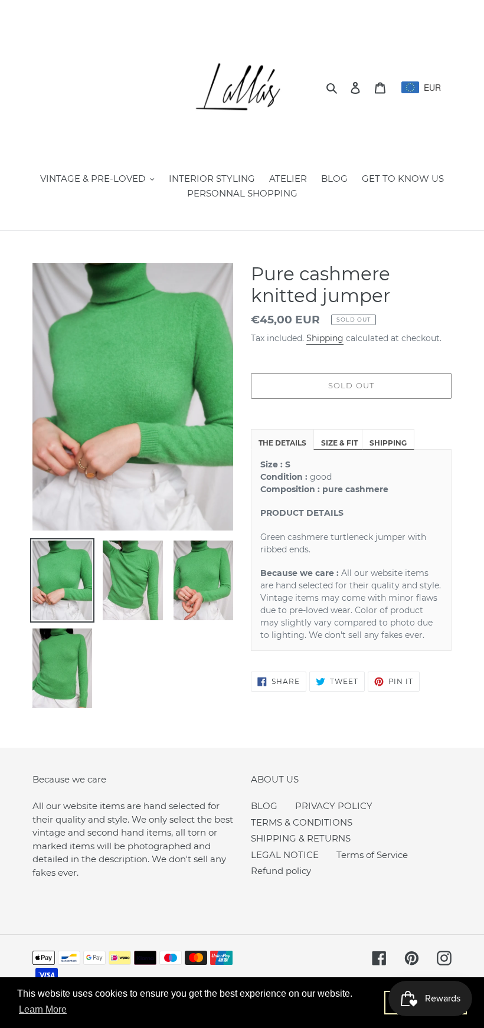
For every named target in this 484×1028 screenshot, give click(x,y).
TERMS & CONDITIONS (301, 822)
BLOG (264, 805)
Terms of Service (372, 854)
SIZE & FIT (339, 442)
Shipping (325, 338)
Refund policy (281, 870)
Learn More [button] (43, 1009)
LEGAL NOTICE (285, 854)
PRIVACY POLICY (333, 805)
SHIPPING (388, 442)
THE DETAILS (282, 442)
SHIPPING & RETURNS (301, 838)
